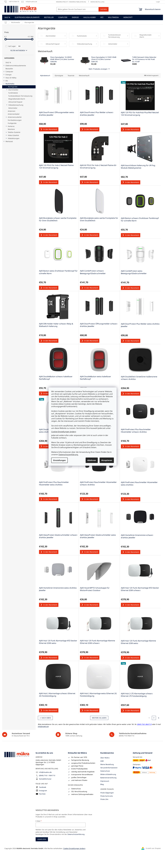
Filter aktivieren (17, 50)
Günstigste (59, 75)
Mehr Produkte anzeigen (98, 69)
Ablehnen (91, 460)
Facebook (42, 787)
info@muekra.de (45, 772)
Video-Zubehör (13, 135)
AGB (102, 761)
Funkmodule (13, 93)
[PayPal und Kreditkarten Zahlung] (144, 769)
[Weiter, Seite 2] (154, 718)
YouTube (42, 794)
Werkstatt (9, 141)
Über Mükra (104, 758)
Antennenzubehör (15, 117)
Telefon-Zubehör (14, 132)
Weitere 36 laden (99, 718)
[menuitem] (7, 17)
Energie (8, 75)
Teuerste (71, 75)
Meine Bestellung (97, 2)
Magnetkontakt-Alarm (16, 99)
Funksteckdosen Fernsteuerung (20, 96)
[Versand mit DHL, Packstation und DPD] (142, 760)
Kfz (7, 81)
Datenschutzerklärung (75, 834)
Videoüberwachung (15, 105)
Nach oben (46, 718)
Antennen (11, 111)
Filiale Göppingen (107, 793)
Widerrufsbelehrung (108, 774)
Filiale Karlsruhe (106, 796)
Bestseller (9, 69)
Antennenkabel (13, 114)
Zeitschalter (12, 108)
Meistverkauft (84, 75)
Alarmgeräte (12, 87)
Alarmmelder (13, 90)
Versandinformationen (108, 768)
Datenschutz (105, 771)
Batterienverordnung (108, 778)
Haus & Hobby (11, 78)
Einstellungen (59, 460)
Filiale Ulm (104, 799)
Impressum (104, 781)
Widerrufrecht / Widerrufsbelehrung (71, 2)
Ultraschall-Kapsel (15, 102)
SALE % (8, 62)
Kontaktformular (45, 779)
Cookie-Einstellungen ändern (63, 431)
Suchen (103, 9)
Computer (9, 71)
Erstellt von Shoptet (153, 848)
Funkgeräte (12, 123)
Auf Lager (14, 46)
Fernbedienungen (15, 120)
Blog (102, 784)
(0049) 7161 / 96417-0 (47, 775)
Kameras (11, 126)
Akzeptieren (106, 460)
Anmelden (41, 839)
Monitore (11, 129)
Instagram (43, 790)
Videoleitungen (13, 138)
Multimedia (10, 84)
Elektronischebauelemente (16, 65)
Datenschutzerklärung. (68, 454)
